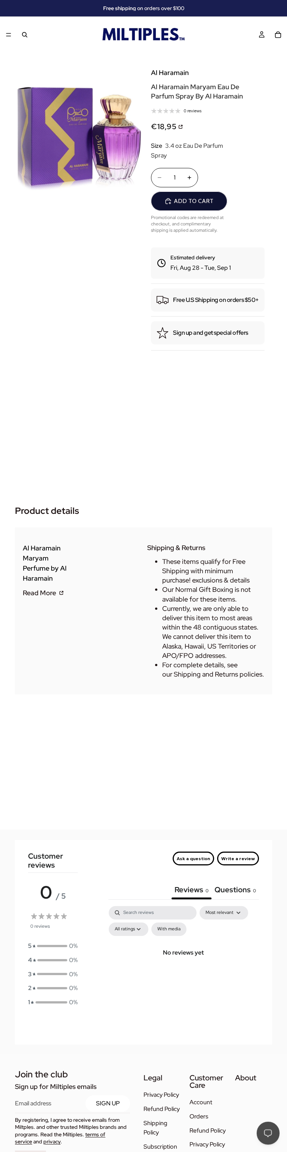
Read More (40, 592)
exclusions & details (221, 580)
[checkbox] (168, 929)
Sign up (108, 1103)
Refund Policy (162, 1109)
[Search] (24, 34)
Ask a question (193, 858)
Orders (198, 1116)
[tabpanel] (183, 969)
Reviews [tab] (192, 890)
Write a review (238, 858)
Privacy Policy (161, 1095)
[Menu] (8, 34)
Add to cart (193, 201)
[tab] (235, 890)
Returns (226, 674)
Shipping (187, 674)
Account (200, 1102)
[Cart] (278, 34)
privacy (52, 1141)
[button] (53, 946)
